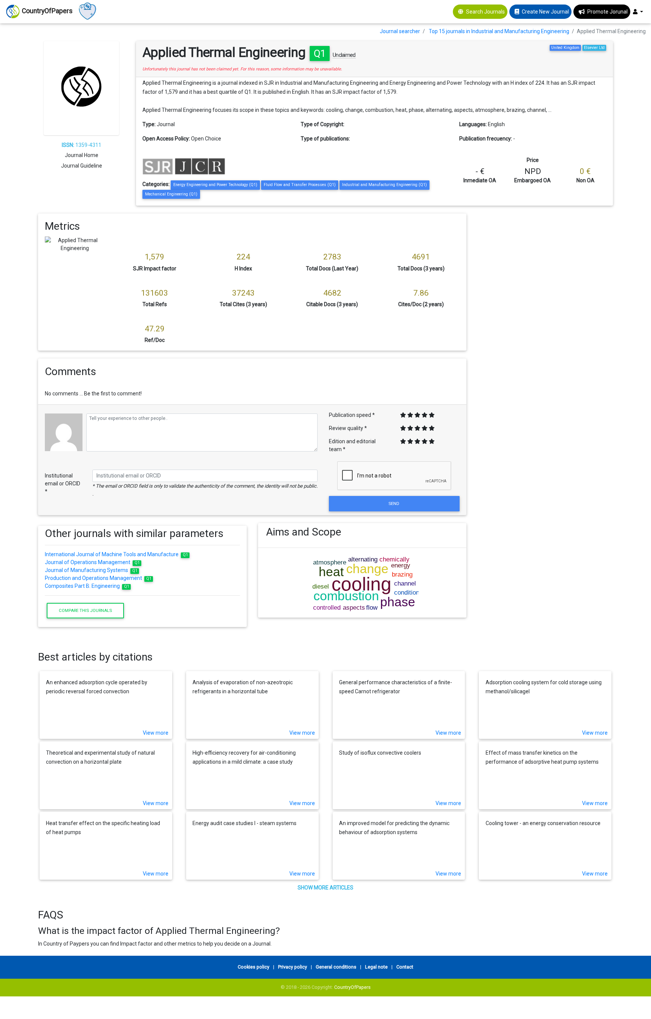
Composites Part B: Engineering (87, 586)
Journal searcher (400, 31)
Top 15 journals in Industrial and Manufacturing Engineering (499, 31)
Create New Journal (545, 12)
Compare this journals (85, 610)
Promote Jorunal (607, 12)
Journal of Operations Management (92, 562)
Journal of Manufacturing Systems (91, 570)
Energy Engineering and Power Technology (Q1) (215, 184)
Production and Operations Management (98, 578)
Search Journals (485, 12)
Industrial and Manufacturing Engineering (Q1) (384, 184)
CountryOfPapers (352, 987)
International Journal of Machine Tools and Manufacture (116, 554)
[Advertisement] (545, 266)
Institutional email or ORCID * (62, 483)
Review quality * (348, 428)
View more (155, 733)
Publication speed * (352, 415)
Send (394, 503)
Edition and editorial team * (352, 445)
